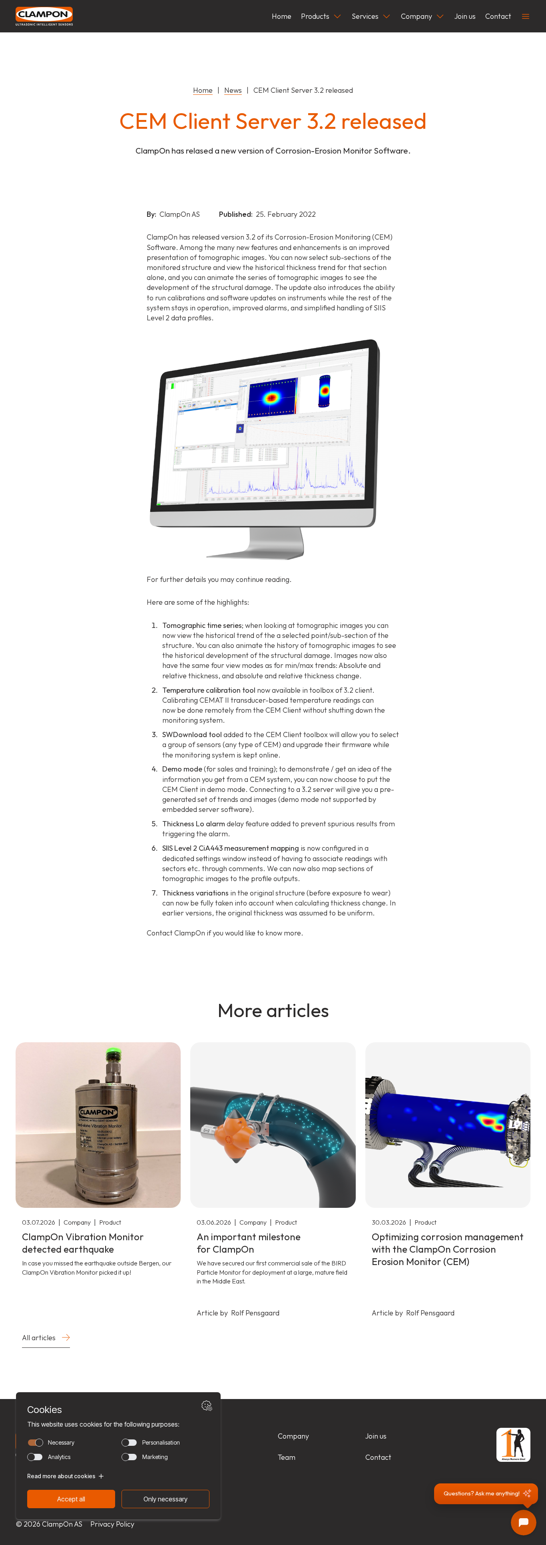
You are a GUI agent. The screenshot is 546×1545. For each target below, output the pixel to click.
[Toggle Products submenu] (337, 16)
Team (286, 1457)
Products (315, 16)
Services (365, 16)
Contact (498, 16)
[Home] (44, 16)
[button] (486, 1493)
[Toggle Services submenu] (386, 16)
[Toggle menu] (525, 16)
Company (416, 16)
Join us (465, 16)
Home (281, 16)
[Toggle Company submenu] (440, 16)
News (233, 90)
